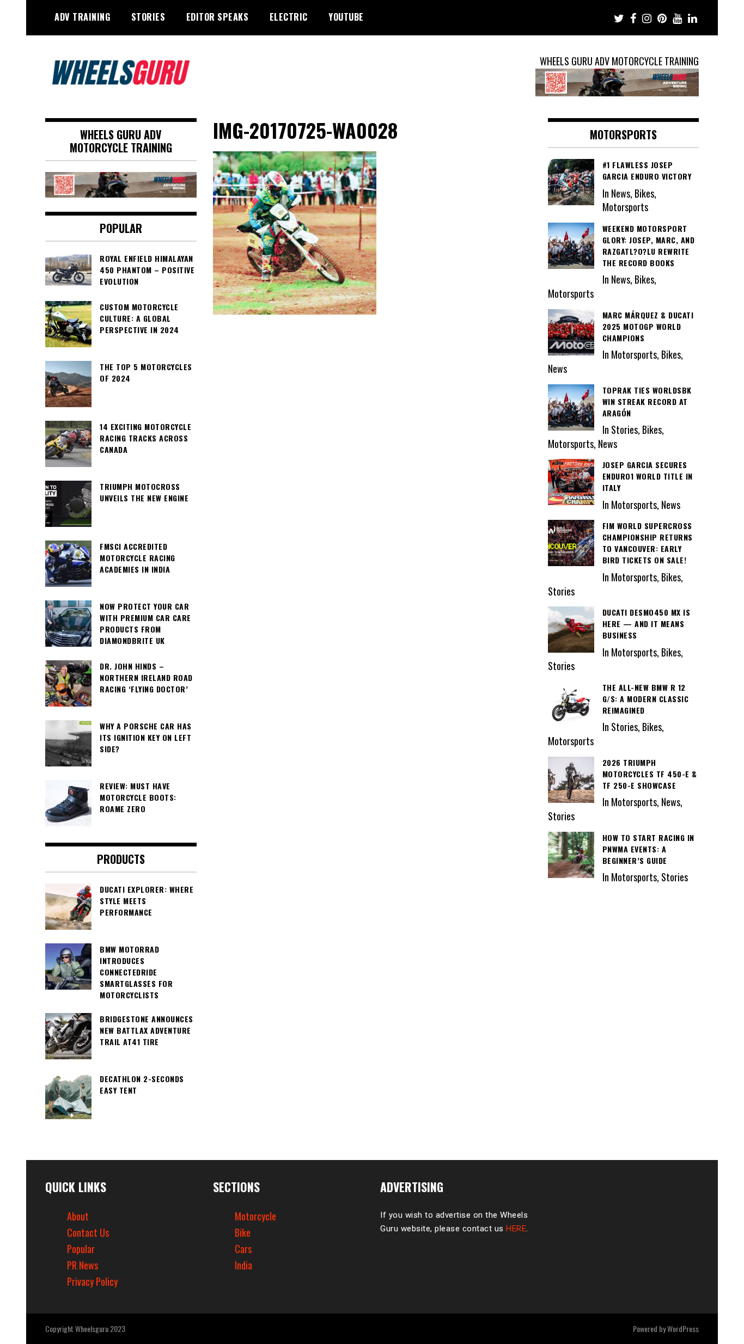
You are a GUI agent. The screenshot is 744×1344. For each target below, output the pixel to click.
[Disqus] (372, 469)
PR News (82, 1265)
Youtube (346, 16)
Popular (81, 1249)
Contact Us (88, 1232)
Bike (243, 1232)
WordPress (683, 1328)
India (243, 1265)
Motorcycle (255, 1216)
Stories (148, 16)
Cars (243, 1249)
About (78, 1216)
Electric (289, 16)
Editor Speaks (217, 16)
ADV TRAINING (82, 16)
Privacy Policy (92, 1281)
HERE (516, 1228)
